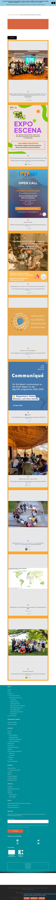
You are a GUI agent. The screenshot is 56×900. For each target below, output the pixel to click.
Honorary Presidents (12, 776)
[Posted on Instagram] (28, 92)
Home (9, 14)
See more (12, 37)
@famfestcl (40, 95)
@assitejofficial (18, 544)
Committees (11, 745)
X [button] (54, 1)
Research (10, 790)
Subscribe (10, 811)
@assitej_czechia (24, 543)
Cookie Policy (28, 864)
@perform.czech (32, 543)
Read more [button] (28, 97)
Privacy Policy (28, 866)
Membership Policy (12, 780)
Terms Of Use (28, 867)
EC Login (28, 868)
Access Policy (28, 863)
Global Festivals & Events (13, 807)
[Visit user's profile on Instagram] (25, 100)
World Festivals (15, 14)
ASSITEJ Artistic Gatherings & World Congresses (19, 803)
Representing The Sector (14, 788)
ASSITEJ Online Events (13, 805)
